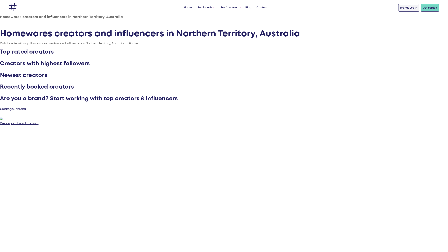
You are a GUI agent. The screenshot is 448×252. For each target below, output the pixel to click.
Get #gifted (430, 8)
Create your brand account (19, 123)
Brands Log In (408, 8)
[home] (13, 7)
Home (188, 7)
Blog (248, 7)
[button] (206, 8)
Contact (262, 7)
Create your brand (13, 109)
